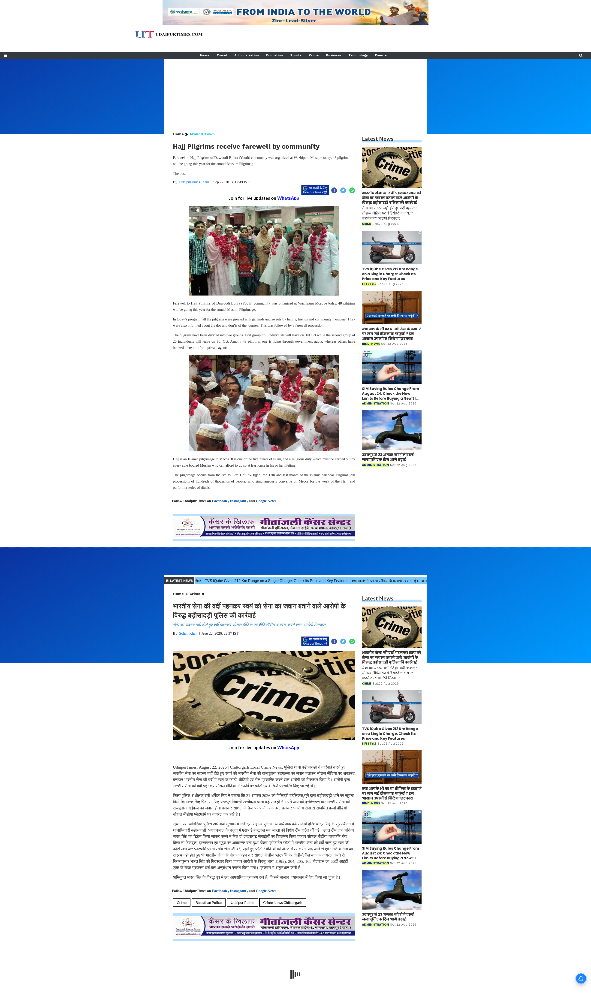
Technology (358, 55)
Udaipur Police (242, 902)
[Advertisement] (295, 91)
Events (381, 55)
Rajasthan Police (209, 902)
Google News (266, 501)
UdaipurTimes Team (194, 182)
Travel (222, 55)
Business (333, 55)
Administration (246, 55)
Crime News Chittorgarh (282, 902)
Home (178, 134)
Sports (296, 55)
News (204, 55)
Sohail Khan (188, 633)
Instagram (238, 501)
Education (274, 55)
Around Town (202, 134)
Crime (314, 55)
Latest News (377, 138)
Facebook (219, 501)
